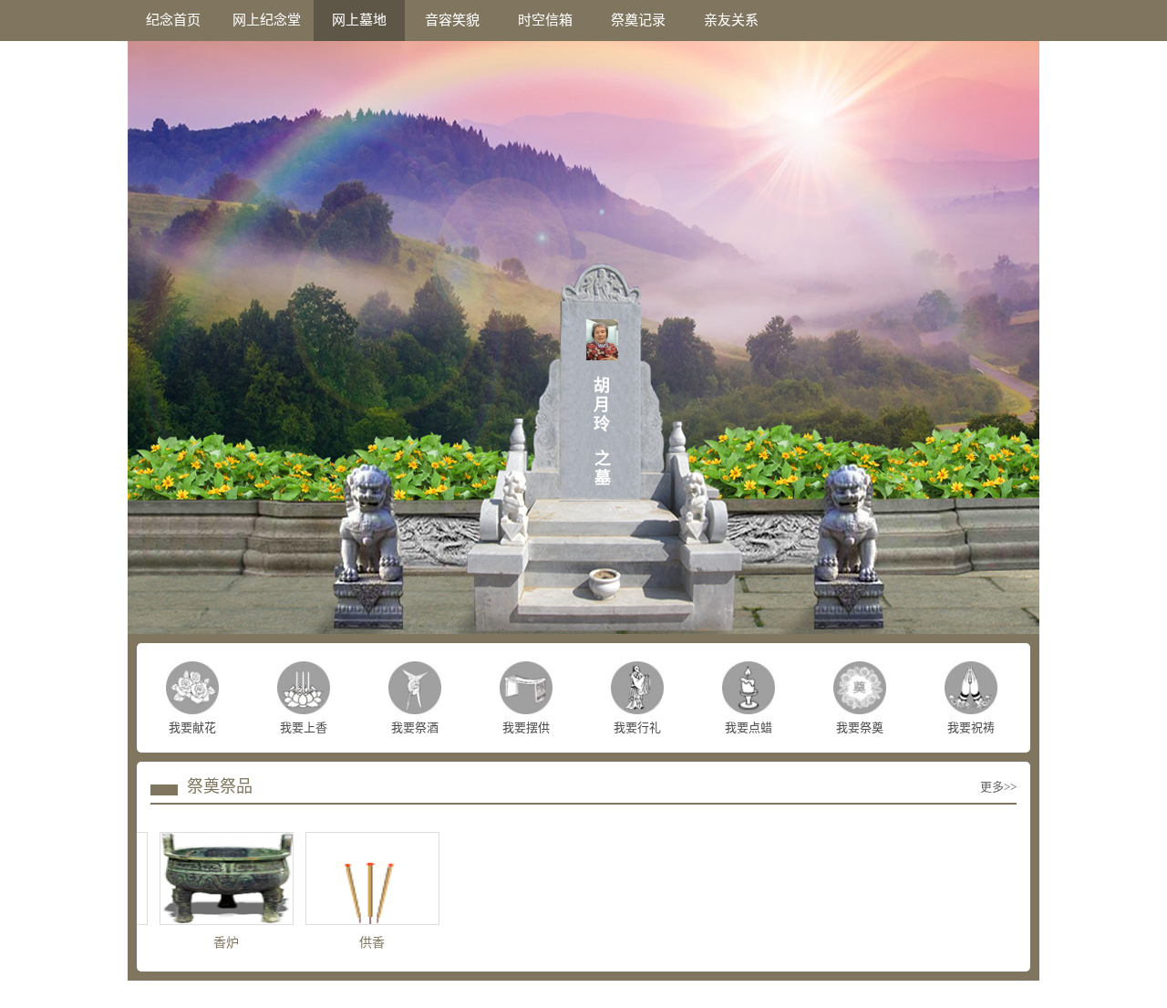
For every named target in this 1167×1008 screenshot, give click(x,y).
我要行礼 (637, 727)
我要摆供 (526, 727)
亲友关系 (731, 20)
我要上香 (303, 727)
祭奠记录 (638, 20)
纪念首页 (173, 20)
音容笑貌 (452, 20)
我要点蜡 (748, 727)
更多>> (998, 787)
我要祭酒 (415, 727)
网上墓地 (359, 20)
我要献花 (192, 727)
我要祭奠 (859, 727)
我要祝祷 (971, 727)
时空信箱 (545, 20)
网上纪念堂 (266, 20)
